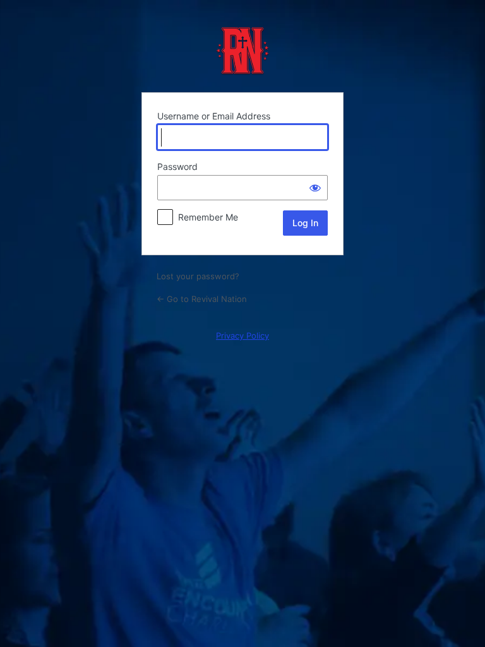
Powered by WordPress (242, 50)
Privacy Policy (242, 335)
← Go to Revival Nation (202, 299)
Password (177, 166)
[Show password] (315, 187)
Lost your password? (198, 276)
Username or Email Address (213, 116)
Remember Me (208, 217)
